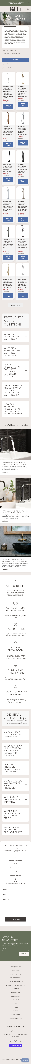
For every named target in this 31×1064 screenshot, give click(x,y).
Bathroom (12, 51)
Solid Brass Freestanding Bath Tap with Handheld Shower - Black (8, 168)
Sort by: (3, 67)
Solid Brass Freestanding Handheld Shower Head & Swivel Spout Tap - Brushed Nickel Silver (22, 282)
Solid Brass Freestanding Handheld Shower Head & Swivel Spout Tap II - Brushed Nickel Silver (22, 206)
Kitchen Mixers (15, 992)
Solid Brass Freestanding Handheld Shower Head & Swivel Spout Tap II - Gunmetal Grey (8, 244)
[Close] (28, 2)
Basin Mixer (15, 1000)
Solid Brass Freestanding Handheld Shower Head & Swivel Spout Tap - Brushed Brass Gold (8, 282)
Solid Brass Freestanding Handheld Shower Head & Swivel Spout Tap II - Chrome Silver (8, 206)
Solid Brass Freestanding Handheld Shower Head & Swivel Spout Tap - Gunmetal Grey (22, 244)
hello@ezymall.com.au (15, 860)
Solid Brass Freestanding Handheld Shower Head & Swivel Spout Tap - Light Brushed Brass (22, 91)
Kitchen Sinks (15, 996)
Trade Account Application (15, 985)
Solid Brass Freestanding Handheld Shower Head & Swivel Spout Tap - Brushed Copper (8, 131)
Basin (15, 1003)
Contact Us (15, 989)
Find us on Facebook (15, 868)
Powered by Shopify (6, 1061)
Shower (15, 1011)
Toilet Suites (15, 1014)
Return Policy (15, 971)
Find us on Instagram (15, 875)
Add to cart (8, 106)
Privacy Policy (16, 967)
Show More (15, 305)
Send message (15, 919)
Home (4, 51)
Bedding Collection (15, 1018)
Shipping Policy (15, 974)
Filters (15, 60)
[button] (4, 9)
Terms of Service (15, 978)
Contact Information (15, 981)
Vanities (15, 1007)
